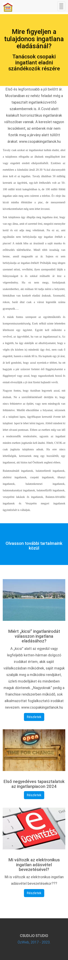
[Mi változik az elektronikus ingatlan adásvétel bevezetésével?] (34, 828)
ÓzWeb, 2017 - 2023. (34, 942)
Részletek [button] (34, 717)
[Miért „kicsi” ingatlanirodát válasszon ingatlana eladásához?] (34, 600)
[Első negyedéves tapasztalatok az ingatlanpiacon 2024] (34, 750)
